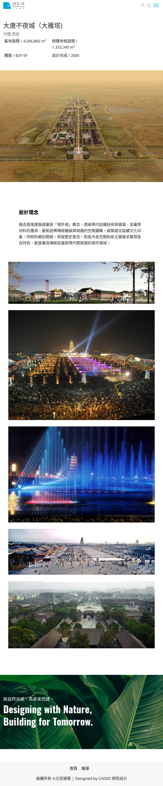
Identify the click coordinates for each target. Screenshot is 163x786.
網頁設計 (119, 779)
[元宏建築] (13, 7)
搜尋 (85, 769)
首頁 (73, 769)
